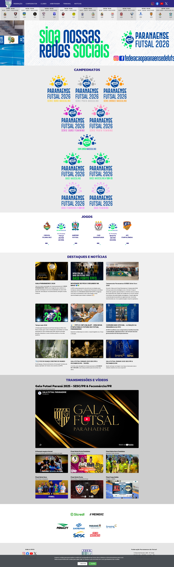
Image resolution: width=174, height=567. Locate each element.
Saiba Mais (83, 564)
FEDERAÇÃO (18, 4)
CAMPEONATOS (32, 4)
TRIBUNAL (67, 4)
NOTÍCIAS (78, 4)
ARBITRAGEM (55, 4)
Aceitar (93, 564)
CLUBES (44, 4)
